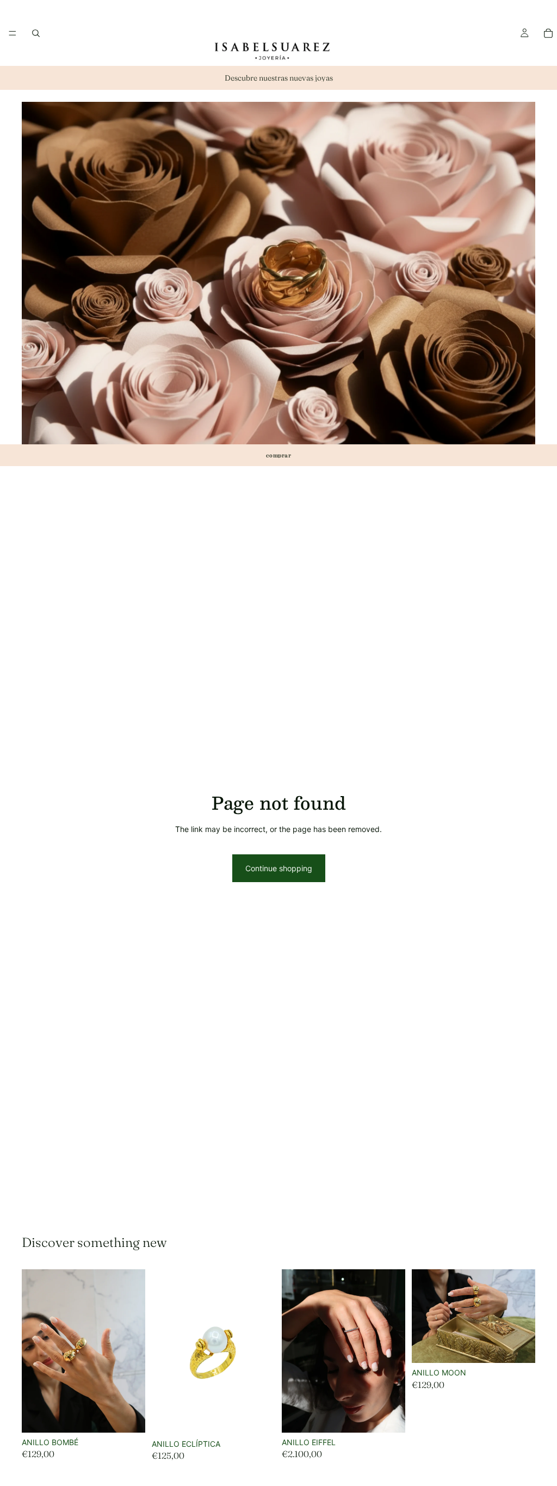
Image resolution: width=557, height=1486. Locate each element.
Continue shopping (278, 868)
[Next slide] (263, 1351)
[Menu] (12, 33)
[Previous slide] (164, 1351)
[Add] (128, 1416)
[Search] (36, 33)
